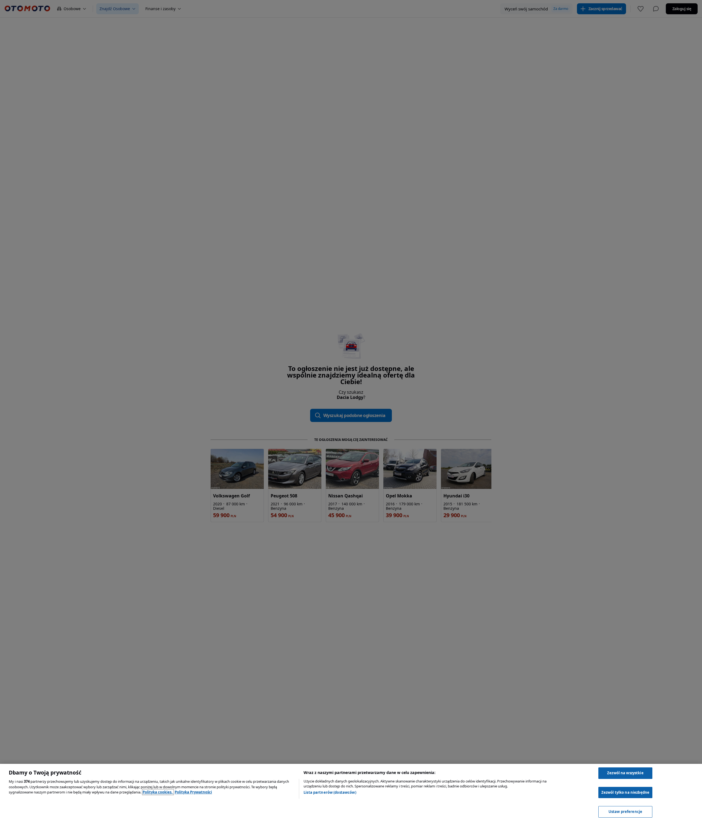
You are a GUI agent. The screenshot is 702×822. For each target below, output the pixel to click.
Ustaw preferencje (625, 811)
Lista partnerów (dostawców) (330, 792)
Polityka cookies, (158, 792)
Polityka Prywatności (193, 792)
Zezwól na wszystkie (625, 772)
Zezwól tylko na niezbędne (625, 792)
